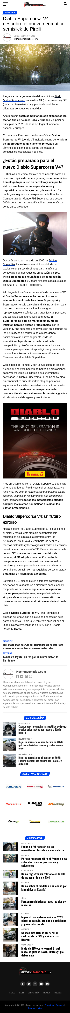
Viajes (21, 992)
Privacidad (50, 1005)
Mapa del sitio (35, 1008)
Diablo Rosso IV (12, 625)
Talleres (58, 992)
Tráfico (11, 992)
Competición (33, 992)
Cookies (60, 1005)
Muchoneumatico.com (27, 39)
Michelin (46, 992)
